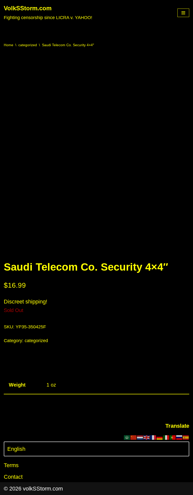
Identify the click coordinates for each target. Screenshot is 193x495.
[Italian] (166, 437)
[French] (153, 437)
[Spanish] (186, 437)
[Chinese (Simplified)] (133, 437)
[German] (160, 437)
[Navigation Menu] (183, 13)
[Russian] (179, 437)
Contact (13, 477)
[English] (146, 437)
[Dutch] (140, 437)
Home (8, 45)
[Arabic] (127, 437)
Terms (11, 465)
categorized (27, 45)
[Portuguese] (173, 437)
